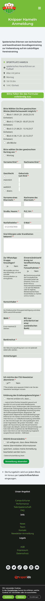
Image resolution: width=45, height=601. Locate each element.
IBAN (6, 318)
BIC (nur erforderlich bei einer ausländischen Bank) (31, 323)
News (22, 523)
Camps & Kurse (22, 500)
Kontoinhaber (10, 301)
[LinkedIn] (31, 567)
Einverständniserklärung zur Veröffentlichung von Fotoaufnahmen (32, 262)
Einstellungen (12, 590)
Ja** (8, 383)
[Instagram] (25, 567)
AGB (23, 546)
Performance (22, 503)
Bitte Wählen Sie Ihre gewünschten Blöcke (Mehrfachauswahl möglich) (20, 109)
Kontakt (22, 530)
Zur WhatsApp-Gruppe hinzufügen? (10, 260)
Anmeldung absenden (16, 461)
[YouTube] (37, 567)
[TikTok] (20, 567)
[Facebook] (8, 567)
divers (9, 191)
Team (22, 526)
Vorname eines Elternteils (10, 198)
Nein (16, 266)
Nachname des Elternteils (31, 198)
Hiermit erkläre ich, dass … (19, 398)
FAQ (22, 510)
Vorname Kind (10, 162)
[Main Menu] (39, 8)
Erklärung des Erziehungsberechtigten (22, 395)
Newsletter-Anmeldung (22, 533)
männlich (7, 180)
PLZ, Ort (28, 211)
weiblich (7, 187)
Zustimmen (8, 597)
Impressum (22, 550)
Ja (7, 266)
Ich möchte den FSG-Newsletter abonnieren (18, 378)
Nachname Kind (32, 162)
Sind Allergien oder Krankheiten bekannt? (18, 235)
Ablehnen (21, 597)
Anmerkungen (10, 356)
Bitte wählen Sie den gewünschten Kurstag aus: (19, 150)
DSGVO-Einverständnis (14, 439)
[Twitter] (14, 567)
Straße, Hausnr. (11, 211)
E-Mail (27, 222)
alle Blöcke (11, 142)
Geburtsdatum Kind (24, 174)
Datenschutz (22, 553)
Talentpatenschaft (22, 507)
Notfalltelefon (10, 222)
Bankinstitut (10, 339)
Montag (10, 155)
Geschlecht (8, 173)
